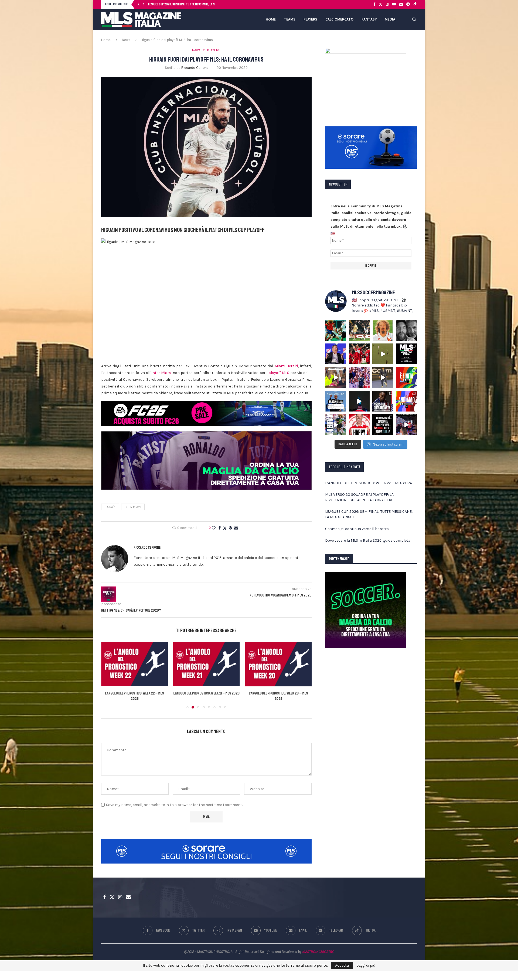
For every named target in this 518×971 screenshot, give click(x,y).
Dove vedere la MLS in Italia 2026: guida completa (367, 540)
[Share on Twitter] (225, 528)
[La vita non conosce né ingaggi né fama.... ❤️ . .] (406, 330)
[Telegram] (408, 4)
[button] (139, 4)
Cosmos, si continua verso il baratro (172, 4)
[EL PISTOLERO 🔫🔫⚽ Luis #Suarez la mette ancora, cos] (382, 354)
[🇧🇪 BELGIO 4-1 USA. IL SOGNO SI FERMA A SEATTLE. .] (406, 377)
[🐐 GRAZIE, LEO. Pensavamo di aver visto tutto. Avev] (359, 377)
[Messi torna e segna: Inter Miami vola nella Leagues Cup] (278, 664)
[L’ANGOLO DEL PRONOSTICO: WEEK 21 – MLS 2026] (134, 664)
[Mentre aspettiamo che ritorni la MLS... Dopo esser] (382, 377)
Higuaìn (110, 507)
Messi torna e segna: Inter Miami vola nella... (278, 693)
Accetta (342, 965)
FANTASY (369, 19)
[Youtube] (394, 4)
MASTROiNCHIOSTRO (318, 951)
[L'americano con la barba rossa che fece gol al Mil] (382, 330)
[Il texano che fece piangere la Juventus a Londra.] (359, 330)
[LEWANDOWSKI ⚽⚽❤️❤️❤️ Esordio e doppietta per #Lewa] (359, 354)
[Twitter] (380, 4)
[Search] (414, 19)
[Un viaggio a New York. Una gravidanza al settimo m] (382, 401)
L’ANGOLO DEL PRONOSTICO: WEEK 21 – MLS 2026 (134, 693)
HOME (271, 19)
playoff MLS (278, 372)
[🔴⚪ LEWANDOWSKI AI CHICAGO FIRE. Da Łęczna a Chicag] (359, 424)
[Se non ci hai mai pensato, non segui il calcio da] (335, 377)
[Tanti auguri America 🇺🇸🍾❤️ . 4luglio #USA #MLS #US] (359, 401)
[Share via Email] (236, 528)
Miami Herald (286, 366)
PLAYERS (310, 19)
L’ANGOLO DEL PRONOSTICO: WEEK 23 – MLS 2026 (368, 483)
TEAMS (289, 19)
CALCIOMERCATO (339, 19)
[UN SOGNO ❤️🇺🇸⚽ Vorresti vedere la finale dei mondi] (406, 424)
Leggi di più (365, 965)
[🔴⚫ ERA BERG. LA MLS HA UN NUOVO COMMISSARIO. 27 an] (335, 354)
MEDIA (390, 19)
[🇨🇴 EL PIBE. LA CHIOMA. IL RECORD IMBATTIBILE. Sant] (335, 424)
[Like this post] (214, 528)
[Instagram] (387, 4)
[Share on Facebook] (220, 528)
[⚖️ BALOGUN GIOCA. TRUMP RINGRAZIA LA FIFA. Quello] (335, 401)
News (126, 40)
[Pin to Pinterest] (230, 528)
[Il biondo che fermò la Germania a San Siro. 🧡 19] (335, 330)
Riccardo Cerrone (195, 68)
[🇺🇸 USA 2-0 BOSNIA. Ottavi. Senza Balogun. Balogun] (406, 401)
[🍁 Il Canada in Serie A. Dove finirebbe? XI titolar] (382, 424)
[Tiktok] (415, 4)
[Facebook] (374, 4)
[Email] (401, 4)
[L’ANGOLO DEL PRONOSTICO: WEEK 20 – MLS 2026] (206, 664)
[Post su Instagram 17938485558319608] (406, 354)
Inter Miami (161, 372)
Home (106, 40)
